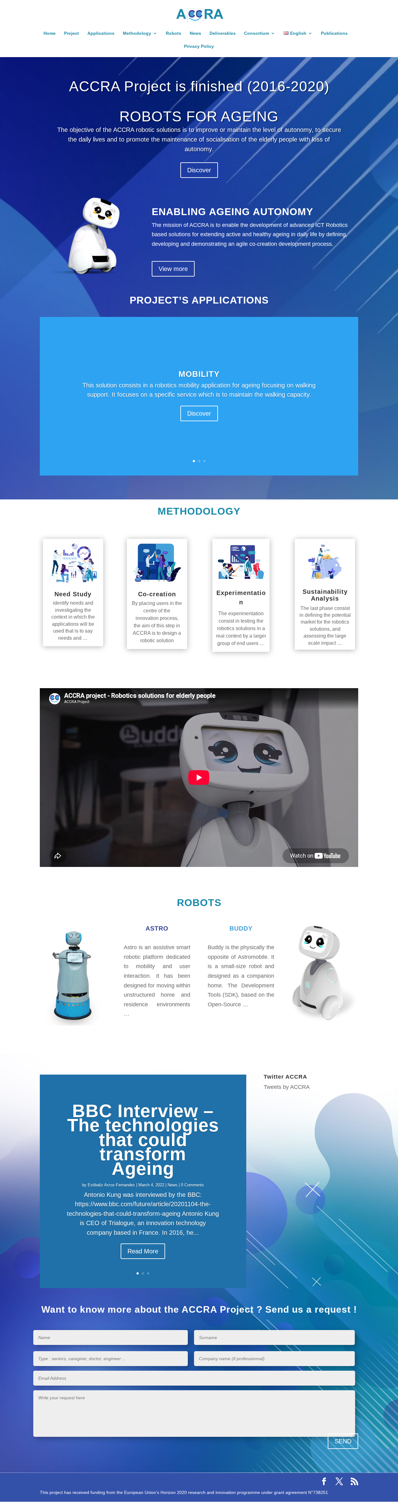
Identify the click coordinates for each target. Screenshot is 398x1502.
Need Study (72, 594)
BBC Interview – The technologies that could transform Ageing (143, 1140)
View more (173, 268)
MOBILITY (199, 374)
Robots (173, 33)
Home (50, 33)
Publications (334, 33)
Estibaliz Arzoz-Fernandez (111, 1185)
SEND (343, 1441)
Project (71, 33)
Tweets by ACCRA (287, 1087)
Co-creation (157, 594)
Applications (100, 33)
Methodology (137, 33)
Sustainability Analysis (325, 595)
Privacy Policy (199, 46)
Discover (199, 170)
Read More (142, 1251)
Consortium (256, 33)
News (195, 33)
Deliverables (223, 33)
